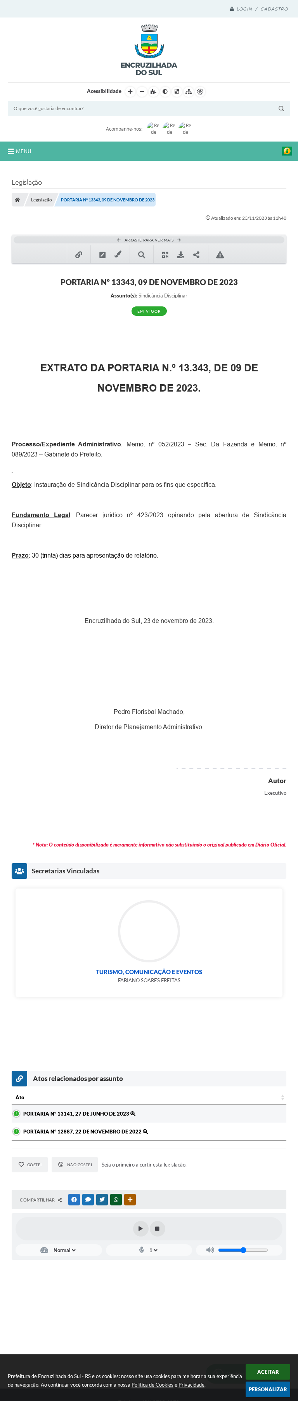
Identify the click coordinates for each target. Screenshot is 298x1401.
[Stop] (157, 1229)
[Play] (141, 1229)
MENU (23, 151)
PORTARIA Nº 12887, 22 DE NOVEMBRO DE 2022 (83, 1131)
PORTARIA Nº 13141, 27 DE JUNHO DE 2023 (76, 1114)
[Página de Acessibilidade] (200, 92)
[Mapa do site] (189, 92)
